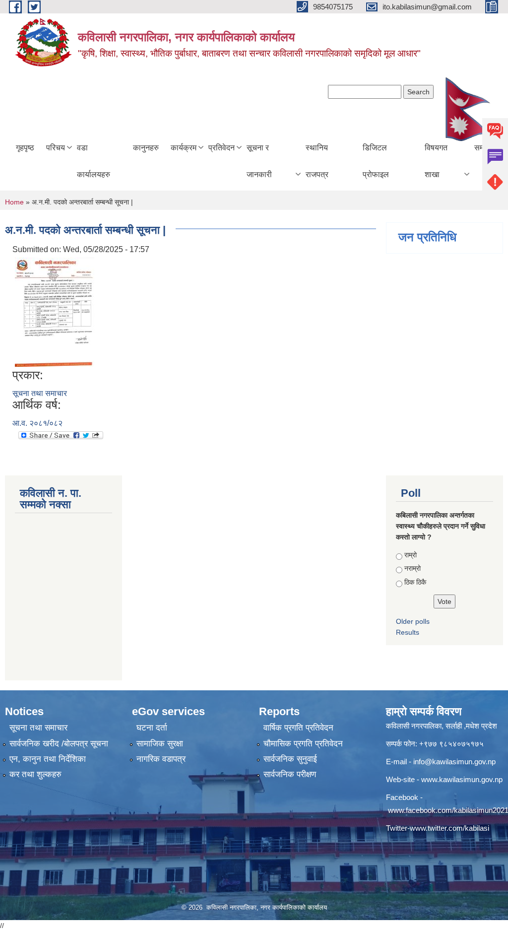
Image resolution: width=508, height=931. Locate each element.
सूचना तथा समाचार (39, 393)
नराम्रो (412, 568)
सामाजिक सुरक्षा (159, 743)
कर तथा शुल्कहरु (35, 774)
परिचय (55, 147)
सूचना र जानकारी (259, 161)
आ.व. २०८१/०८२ (37, 423)
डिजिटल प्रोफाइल (376, 161)
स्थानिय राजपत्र (317, 161)
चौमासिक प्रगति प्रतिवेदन (303, 743)
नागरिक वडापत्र (161, 759)
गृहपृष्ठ (25, 147)
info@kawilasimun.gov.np (454, 761)
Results (407, 632)
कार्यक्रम (183, 147)
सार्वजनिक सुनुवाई (290, 759)
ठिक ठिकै (415, 582)
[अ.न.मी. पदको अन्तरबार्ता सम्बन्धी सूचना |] (54, 311)
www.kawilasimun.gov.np (462, 779)
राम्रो (410, 555)
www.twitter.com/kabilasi (449, 828)
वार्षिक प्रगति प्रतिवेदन (298, 727)
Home (14, 202)
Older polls (413, 621)
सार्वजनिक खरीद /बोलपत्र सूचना (58, 743)
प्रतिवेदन (221, 147)
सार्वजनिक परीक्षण (289, 774)
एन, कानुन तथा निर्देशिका (47, 759)
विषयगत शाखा (436, 161)
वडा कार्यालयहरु (93, 161)
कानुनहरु (146, 147)
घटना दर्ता (151, 727)
